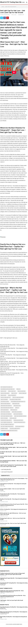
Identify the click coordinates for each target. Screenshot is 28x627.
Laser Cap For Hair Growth (6, 420)
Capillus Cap (3, 391)
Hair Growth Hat (17, 405)
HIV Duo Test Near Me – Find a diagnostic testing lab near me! (13, 509)
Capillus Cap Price (21, 391)
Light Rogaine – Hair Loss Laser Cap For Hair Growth (11, 600)
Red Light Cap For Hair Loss (10, 338)
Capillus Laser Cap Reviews (18, 397)
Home (3, 6)
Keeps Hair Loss (14, 409)
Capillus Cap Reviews (5, 393)
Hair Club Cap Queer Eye (5, 403)
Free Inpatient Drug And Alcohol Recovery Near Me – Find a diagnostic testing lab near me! (13, 596)
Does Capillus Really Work (15, 399)
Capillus (18, 389)
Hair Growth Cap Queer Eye (6, 405)
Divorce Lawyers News (5, 14)
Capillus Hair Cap (22, 393)
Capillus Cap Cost (11, 391)
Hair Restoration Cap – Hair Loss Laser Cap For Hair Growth (13, 523)
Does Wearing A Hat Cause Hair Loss (18, 401)
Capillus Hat (3, 395)
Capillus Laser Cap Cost (5, 397)
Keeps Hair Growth (4, 409)
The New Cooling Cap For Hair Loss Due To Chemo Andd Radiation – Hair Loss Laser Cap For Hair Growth (12, 574)
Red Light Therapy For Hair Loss (7, 424)
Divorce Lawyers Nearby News (15, 624)
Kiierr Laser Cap (13, 418)
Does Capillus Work (5, 401)
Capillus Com (14, 393)
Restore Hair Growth (20, 426)
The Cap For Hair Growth (15, 428)
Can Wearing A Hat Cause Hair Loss (7, 389)
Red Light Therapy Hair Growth (7, 426)
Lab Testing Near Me (6, 469)
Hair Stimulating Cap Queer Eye (7, 407)
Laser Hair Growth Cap (18, 420)
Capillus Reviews (4, 399)
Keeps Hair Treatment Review (6, 416)
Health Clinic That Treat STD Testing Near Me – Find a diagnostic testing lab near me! (12, 591)
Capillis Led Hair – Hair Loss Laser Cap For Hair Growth (13, 361)
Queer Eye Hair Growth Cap (19, 422)
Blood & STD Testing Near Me (10, 2)
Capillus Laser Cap (12, 395)
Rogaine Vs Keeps (4, 428)
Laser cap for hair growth (10, 6)
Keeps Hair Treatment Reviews (20, 416)
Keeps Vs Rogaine (4, 418)
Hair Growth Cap (16, 403)
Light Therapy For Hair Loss (6, 422)
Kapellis (17, 407)
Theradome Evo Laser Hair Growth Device (9, 430)
